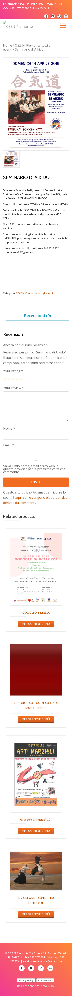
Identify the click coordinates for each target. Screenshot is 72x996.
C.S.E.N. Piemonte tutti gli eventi (27, 47)
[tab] (37, 315)
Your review (13, 388)
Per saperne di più (36, 624)
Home (7, 45)
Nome (9, 428)
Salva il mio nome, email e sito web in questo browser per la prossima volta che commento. (34, 469)
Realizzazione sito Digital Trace (36, 986)
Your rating (13, 371)
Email (8, 445)
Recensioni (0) (37, 315)
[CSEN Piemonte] (18, 26)
